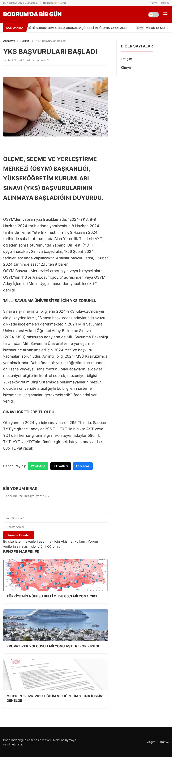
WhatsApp (38, 466)
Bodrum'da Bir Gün (32, 14)
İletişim (164, 2)
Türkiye (25, 40)
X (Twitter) (60, 466)
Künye (153, 2)
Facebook (83, 466)
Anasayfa (9, 40)
